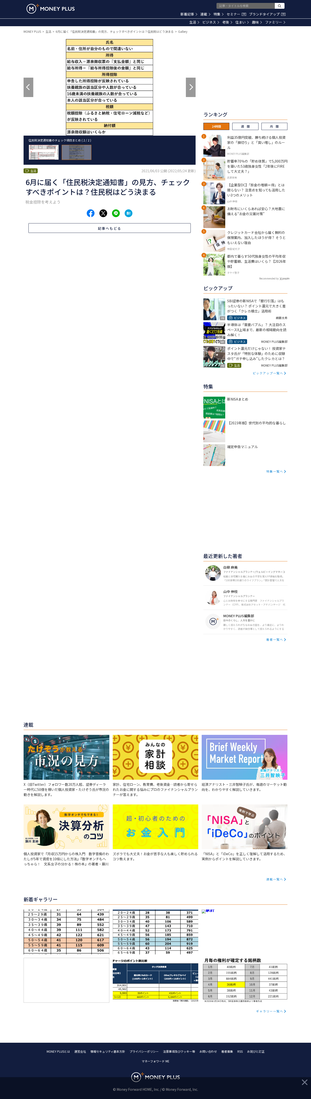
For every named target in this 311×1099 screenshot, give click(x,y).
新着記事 (187, 14)
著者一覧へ (274, 639)
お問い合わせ (208, 1051)
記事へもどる (109, 228)
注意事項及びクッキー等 (179, 1051)
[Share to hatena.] (128, 213)
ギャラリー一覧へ (269, 1011)
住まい (240, 22)
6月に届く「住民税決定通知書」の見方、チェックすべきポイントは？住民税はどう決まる (115, 31)
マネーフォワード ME (155, 1061)
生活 (192, 22)
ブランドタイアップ (267, 14)
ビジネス (209, 22)
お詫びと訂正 (256, 1051)
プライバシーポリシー (144, 1051)
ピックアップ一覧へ (268, 373)
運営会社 (80, 1051)
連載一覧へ (274, 879)
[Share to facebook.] (91, 213)
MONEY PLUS (32, 31)
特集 (217, 14)
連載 (203, 14)
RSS (240, 1051)
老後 (225, 22)
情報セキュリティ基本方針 (107, 1051)
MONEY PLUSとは (58, 1051)
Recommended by (269, 278)
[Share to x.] (103, 213)
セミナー (236, 14)
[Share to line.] (116, 213)
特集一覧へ (274, 471)
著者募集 (227, 1051)
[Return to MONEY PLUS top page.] (50, 8)
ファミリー (273, 22)
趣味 (255, 22)
